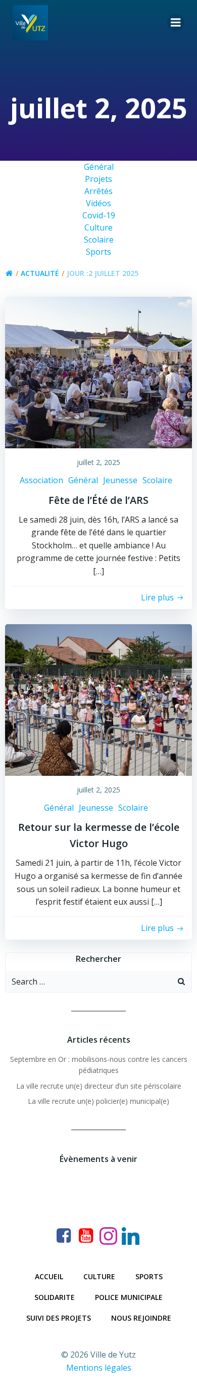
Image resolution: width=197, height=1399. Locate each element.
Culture (99, 1276)
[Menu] (175, 22)
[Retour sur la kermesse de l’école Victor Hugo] (98, 699)
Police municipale (129, 1297)
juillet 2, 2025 (98, 462)
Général (83, 480)
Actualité (40, 273)
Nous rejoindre (141, 1318)
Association (41, 480)
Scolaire (157, 480)
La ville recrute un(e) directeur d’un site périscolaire (98, 1086)
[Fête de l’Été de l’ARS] (98, 372)
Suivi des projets (58, 1318)
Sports (149, 1276)
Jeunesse (120, 480)
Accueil (49, 1276)
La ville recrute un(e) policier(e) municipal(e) (98, 1101)
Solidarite (54, 1297)
